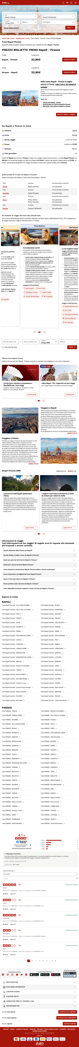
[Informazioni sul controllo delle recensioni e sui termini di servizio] (30, 845)
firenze (5, 208)
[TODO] (25, 861)
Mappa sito (33, 1029)
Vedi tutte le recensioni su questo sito (21, 848)
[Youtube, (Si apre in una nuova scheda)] (21, 974)
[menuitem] (63, 3)
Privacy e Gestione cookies (51, 1029)
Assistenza (6, 1029)
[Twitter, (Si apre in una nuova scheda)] (17, 974)
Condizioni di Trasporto (22, 1029)
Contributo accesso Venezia (39, 1031)
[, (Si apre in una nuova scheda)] (8, 974)
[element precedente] (34, 332)
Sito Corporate (71, 1029)
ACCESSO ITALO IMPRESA (68, 1012)
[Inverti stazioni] (39, 16)
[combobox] (19, 17)
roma (5, 200)
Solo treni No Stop (11, 347)
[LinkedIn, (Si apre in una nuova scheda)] (12, 974)
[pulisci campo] (35, 16)
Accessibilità (63, 1029)
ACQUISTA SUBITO (70, 60)
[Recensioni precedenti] (25, 960)
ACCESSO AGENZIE (70, 1024)
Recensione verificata (72, 884)
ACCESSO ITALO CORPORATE (67, 1018)
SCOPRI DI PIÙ (32, 395)
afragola (6, 193)
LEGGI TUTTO (72, 433)
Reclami (12, 1029)
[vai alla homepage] (6, 3)
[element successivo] (44, 332)
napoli (5, 187)
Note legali (40, 1029)
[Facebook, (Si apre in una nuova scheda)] (3, 974)
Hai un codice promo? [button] (11, 28)
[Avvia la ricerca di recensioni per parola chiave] (77, 878)
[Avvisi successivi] (55, 961)
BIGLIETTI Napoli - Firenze (66, 114)
